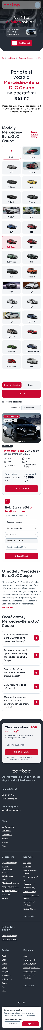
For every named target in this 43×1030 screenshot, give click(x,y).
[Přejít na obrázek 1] (19, 441)
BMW (4, 960)
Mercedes (6, 975)
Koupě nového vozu (10, 887)
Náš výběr (6, 895)
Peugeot (5, 971)
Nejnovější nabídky (10, 891)
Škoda (4, 964)
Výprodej (27, 867)
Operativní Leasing (12, 385)
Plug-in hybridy (29, 964)
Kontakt (5, 842)
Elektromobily (29, 960)
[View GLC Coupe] (21, 454)
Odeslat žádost (21, 556)
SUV (25, 956)
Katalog (5, 898)
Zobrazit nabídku (21, 488)
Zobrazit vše (28, 916)
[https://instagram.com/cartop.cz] (23, 1002)
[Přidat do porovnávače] (38, 416)
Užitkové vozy (29, 888)
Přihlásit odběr (21, 752)
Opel (4, 991)
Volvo (4, 968)
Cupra (4, 983)
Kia (3, 987)
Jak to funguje (8, 827)
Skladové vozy (29, 884)
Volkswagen (7, 979)
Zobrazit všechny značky (34, 134)
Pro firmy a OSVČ (9, 939)
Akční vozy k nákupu (10, 883)
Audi (4, 956)
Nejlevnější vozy (30, 909)
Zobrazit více (7, 608)
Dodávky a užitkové (31, 968)
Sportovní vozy (29, 892)
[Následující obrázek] (38, 428)
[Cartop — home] (12, 5)
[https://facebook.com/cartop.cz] (19, 1002)
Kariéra (5, 838)
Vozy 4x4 (27, 863)
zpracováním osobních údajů (17, 759)
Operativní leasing (9, 863)
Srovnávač (6, 831)
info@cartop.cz (9, 799)
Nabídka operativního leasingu (7, 869)
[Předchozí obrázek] (5, 428)
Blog (4, 846)
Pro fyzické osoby (9, 936)
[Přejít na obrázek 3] (24, 441)
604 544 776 (8, 795)
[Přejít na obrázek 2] (22, 441)
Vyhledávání (7, 835)
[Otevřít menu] (37, 5)
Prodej (31, 385)
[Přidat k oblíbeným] (33, 416)
